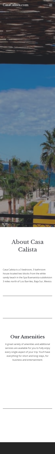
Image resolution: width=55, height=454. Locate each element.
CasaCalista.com (15, 5)
